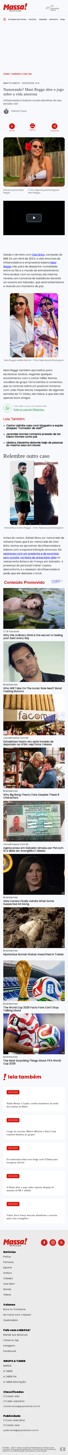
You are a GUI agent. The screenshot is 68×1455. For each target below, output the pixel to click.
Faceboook (9, 1351)
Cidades (8, 1278)
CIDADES (43, 19)
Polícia (7, 1256)
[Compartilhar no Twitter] (51, 136)
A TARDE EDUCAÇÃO (14, 1382)
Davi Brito (38, 255)
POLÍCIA (32, 19)
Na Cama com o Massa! (17, 1314)
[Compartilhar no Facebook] (48, 137)
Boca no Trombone (14, 1309)
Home (7, 74)
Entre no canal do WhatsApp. (29, 409)
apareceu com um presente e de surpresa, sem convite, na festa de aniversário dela (31, 555)
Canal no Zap (11, 1340)
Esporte (7, 1267)
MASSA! (7, 1365)
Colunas (9, 1305)
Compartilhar (54, 131)
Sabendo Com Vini (21, 74)
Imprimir (32, 130)
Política (7, 1273)
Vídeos (7, 1294)
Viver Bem (9, 1283)
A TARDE (8, 1371)
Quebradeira (10, 1320)
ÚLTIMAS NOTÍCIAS (17, 19)
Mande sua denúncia (15, 1334)
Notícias (9, 1252)
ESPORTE (53, 19)
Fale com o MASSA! (17, 1330)
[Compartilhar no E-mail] (55, 136)
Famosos (8, 1262)
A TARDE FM (9, 1376)
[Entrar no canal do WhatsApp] (7, 408)
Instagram (9, 1345)
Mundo (7, 1289)
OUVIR (12, 131)
